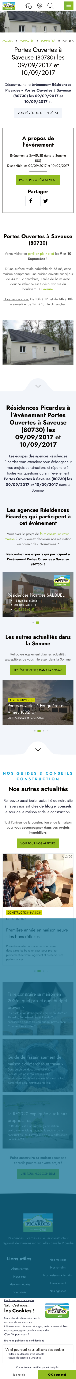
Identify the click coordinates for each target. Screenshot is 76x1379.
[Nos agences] (40, 6)
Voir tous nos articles (38, 843)
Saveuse (47, 289)
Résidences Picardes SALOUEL (36, 595)
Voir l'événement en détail (38, 113)
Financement (58, 1283)
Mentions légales (20, 1284)
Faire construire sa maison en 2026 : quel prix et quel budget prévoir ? (37, 1001)
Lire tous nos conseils (38, 1173)
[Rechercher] (51, 6)
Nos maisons (58, 1260)
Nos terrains (58, 1267)
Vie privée (20, 1292)
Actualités (27, 41)
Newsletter (19, 1276)
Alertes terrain (19, 1269)
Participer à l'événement (38, 180)
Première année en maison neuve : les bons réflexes (37, 933)
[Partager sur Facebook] (30, 201)
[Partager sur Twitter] (45, 201)
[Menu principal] (68, 5)
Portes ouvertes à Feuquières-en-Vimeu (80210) (37, 708)
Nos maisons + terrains (58, 1275)
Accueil (7, 41)
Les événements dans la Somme (38, 670)
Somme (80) (48, 41)
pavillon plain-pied (41, 253)
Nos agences (58, 1291)
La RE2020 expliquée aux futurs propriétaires (37, 1117)
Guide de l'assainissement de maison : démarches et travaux (35, 1060)
